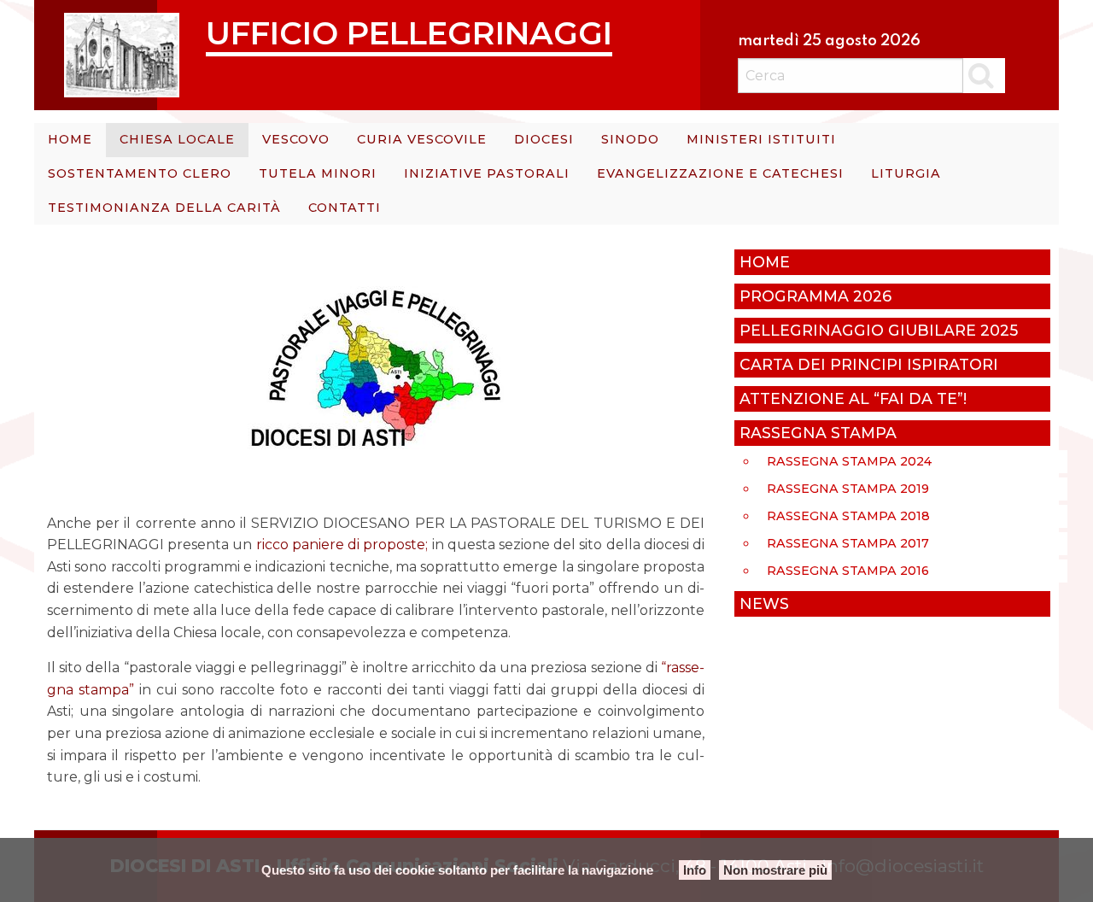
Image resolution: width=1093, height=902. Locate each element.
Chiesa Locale (177, 139)
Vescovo (296, 139)
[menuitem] (70, 140)
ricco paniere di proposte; (342, 544)
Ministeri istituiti (761, 139)
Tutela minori (318, 173)
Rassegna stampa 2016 (848, 570)
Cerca (984, 75)
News (764, 603)
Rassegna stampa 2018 (848, 516)
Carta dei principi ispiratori (868, 364)
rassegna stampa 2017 (848, 543)
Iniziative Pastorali (487, 173)
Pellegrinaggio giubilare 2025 (878, 330)
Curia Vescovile (422, 139)
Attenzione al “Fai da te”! (853, 398)
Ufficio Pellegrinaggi (409, 33)
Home (70, 139)
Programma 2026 (815, 296)
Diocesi (544, 139)
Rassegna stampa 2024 (849, 461)
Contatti (344, 207)
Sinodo (630, 139)
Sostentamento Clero (139, 173)
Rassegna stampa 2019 (848, 488)
